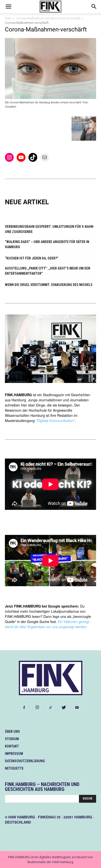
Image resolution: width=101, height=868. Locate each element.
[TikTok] (50, 708)
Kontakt (12, 746)
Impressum (14, 754)
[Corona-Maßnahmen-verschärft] (50, 97)
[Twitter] (64, 708)
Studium (12, 739)
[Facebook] (24, 708)
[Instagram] (37, 707)
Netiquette (14, 768)
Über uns (12, 731)
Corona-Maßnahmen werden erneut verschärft (48, 18)
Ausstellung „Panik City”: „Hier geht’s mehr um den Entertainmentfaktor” (47, 270)
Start (8, 18)
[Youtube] (77, 708)
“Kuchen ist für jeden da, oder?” (31, 258)
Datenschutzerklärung (25, 761)
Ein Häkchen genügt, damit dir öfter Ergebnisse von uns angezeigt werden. (47, 624)
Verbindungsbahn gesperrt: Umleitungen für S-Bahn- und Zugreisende (49, 229)
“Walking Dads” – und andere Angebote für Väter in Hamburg (47, 244)
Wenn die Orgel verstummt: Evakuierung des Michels (48, 285)
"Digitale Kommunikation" (55, 420)
